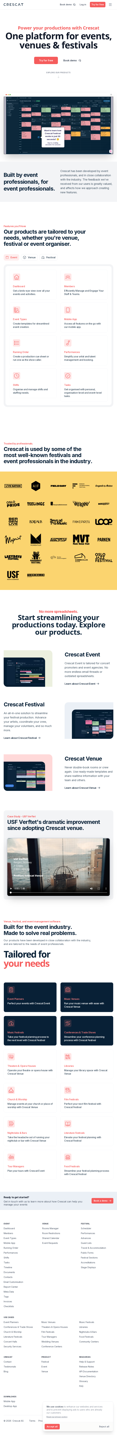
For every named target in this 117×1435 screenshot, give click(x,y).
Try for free (46, 60)
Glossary (83, 1381)
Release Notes (86, 1366)
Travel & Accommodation (93, 1248)
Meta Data (9, 1291)
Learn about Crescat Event (80, 683)
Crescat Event (82, 654)
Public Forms (87, 1252)
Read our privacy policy (56, 1417)
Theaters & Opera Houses (54, 1327)
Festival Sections (89, 1257)
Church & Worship (13, 1331)
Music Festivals (86, 1322)
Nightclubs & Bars (88, 1331)
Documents (9, 1272)
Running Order (11, 1248)
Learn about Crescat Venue (80, 787)
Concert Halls (10, 1341)
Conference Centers (51, 1346)
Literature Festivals (13, 1336)
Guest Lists (86, 1243)
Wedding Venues (50, 1341)
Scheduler (86, 1228)
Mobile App (9, 1243)
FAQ (81, 1386)
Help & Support (87, 1361)
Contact (7, 1361)
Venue (44, 1371)
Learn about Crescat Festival (20, 737)
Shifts (6, 1257)
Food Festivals (86, 1336)
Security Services (12, 1346)
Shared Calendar (50, 1238)
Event (44, 1366)
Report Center (11, 1287)
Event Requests (50, 1243)
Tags (6, 1296)
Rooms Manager (50, 1228)
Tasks (7, 1262)
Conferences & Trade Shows (18, 1327)
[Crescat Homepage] (13, 4)
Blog (6, 1371)
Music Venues (48, 1322)
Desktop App (10, 1406)
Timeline (8, 1267)
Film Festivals (47, 1331)
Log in (83, 4)
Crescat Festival (24, 704)
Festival (45, 1361)
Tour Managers (49, 1336)
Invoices (8, 1301)
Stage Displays (88, 1267)
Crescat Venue (83, 758)
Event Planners (11, 1322)
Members (8, 1233)
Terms (32, 1420)
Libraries (83, 1327)
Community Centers (89, 1341)
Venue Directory (87, 1376)
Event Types (10, 1238)
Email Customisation (13, 1282)
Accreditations (88, 1262)
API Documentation (88, 1371)
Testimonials (10, 1366)
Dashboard (9, 1228)
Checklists (9, 1306)
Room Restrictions (51, 1233)
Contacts (8, 1277)
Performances (11, 1252)
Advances (86, 1238)
